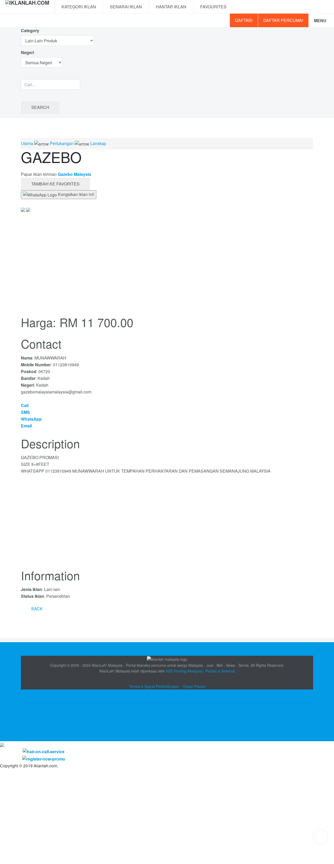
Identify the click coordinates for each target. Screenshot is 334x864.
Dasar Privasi (194, 686)
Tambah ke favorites (55, 184)
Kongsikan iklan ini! (75, 194)
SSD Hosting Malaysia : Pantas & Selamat (200, 671)
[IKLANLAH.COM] (27, 7)
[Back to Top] (320, 837)
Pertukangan (62, 143)
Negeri (28, 52)
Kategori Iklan (79, 7)
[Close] (2, 744)
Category (30, 30)
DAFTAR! (244, 20)
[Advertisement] (167, 524)
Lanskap (98, 143)
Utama (27, 143)
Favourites (213, 7)
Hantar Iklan (171, 7)
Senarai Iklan (126, 7)
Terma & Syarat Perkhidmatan (154, 686)
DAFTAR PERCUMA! (283, 20)
